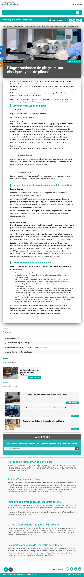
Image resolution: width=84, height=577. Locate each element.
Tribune (75, 416)
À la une (9, 26)
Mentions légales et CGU (10, 575)
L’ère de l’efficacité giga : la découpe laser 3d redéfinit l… (43, 421)
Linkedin (73, 20)
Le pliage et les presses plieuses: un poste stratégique (29, 372)
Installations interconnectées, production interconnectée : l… (45, 408)
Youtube (70, 20)
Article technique (18, 26)
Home (4, 26)
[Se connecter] (6, 569)
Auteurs (26, 575)
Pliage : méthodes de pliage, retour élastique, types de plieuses (59, 26)
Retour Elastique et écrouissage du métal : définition (27, 347)
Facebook (80, 20)
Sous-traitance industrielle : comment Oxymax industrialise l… (45, 395)
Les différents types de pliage (18, 343)
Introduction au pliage (15, 338)
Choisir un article (57, 20)
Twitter (77, 20)
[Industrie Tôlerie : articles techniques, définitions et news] (9, 3)
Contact (20, 575)
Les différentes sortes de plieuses (20, 352)
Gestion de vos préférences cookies (40, 575)
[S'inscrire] (10, 569)
